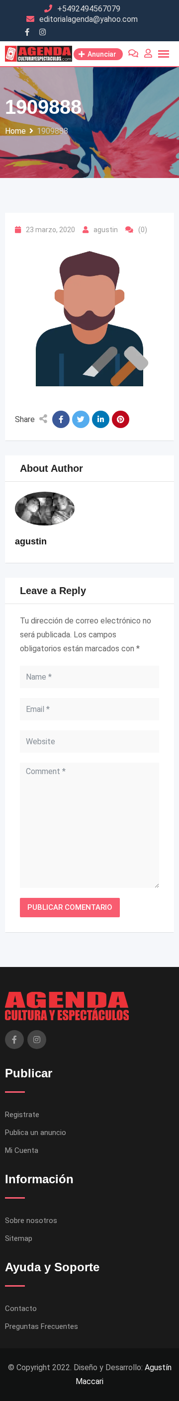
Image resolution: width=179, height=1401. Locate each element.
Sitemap (18, 1238)
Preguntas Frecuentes (41, 1326)
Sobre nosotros (31, 1220)
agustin (105, 230)
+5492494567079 (88, 8)
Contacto (21, 1308)
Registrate (22, 1114)
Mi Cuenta (21, 1150)
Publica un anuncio (35, 1132)
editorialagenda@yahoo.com (88, 19)
